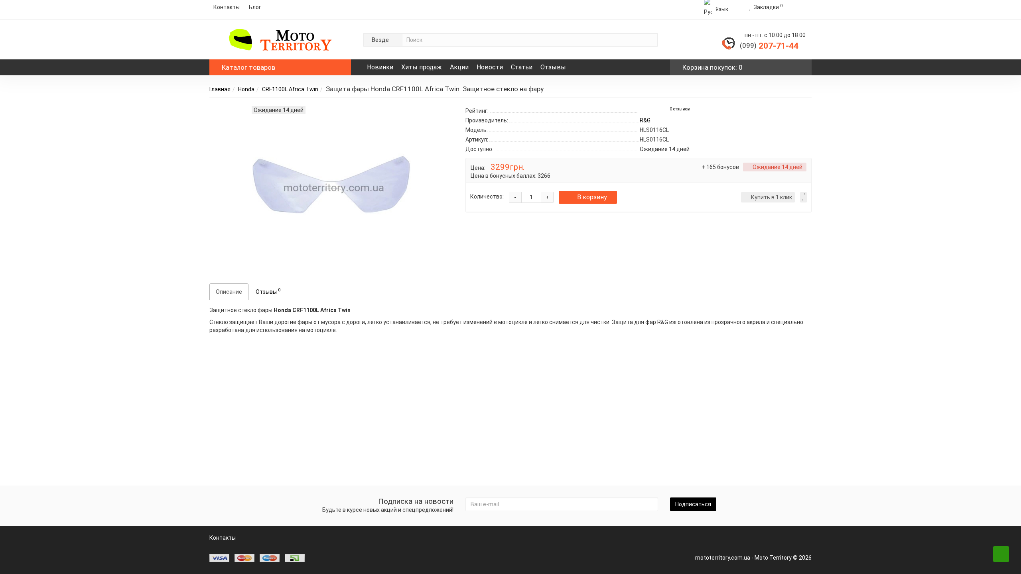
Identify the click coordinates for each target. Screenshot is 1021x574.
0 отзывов (680, 109)
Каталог (248, 67)
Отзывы (553, 67)
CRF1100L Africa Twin (290, 89)
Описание (229, 292)
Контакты (226, 7)
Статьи (521, 67)
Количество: (487, 196)
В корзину (592, 197)
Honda (246, 89)
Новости (490, 67)
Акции (459, 67)
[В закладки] (803, 197)
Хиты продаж (421, 67)
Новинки (380, 67)
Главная (220, 89)
